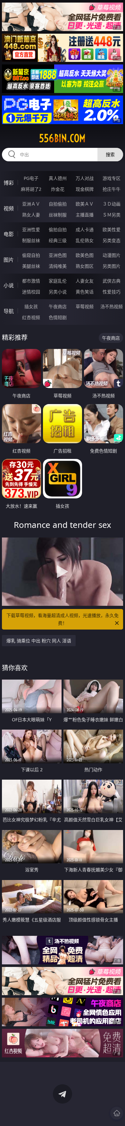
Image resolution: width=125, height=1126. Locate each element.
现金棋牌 (85, 189)
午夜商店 (58, 306)
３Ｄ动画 (112, 204)
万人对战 (85, 178)
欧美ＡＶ (85, 204)
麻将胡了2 (31, 189)
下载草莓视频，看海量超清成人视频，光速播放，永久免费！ (62, 619)
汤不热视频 (111, 306)
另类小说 (58, 292)
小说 (9, 285)
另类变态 (112, 240)
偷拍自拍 (58, 229)
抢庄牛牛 (112, 189)
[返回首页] (116, 1113)
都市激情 (31, 281)
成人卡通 (85, 229)
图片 (9, 259)
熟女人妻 (31, 215)
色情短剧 (58, 317)
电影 (9, 234)
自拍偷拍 (58, 204)
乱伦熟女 (85, 240)
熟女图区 (85, 266)
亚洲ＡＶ (31, 204)
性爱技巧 (112, 292)
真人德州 (58, 178)
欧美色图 (85, 255)
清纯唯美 (58, 266)
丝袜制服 (58, 215)
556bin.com (62, 138)
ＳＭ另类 (112, 215)
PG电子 (31, 178)
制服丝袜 (31, 240)
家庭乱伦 (58, 281)
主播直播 (85, 215)
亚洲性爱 (31, 229)
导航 (9, 311)
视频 (9, 208)
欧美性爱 (112, 229)
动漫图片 (112, 255)
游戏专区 (112, 178)
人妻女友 (85, 281)
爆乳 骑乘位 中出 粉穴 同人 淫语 (38, 641)
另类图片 (112, 266)
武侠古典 (112, 281)
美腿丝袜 (31, 266)
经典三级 (58, 240)
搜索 (110, 154)
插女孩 (31, 306)
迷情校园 (31, 292)
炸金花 (57, 189)
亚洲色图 (58, 255)
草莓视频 (85, 306)
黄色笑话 (85, 292)
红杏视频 (31, 317)
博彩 (9, 182)
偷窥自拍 (31, 255)
